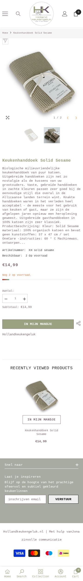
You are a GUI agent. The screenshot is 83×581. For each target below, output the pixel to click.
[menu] (5, 14)
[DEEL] (77, 323)
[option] (41, 83)
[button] (68, 118)
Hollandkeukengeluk (19, 334)
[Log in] (64, 13)
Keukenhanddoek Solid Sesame (41, 432)
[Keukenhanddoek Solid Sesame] (42, 396)
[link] (21, 574)
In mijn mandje (38, 324)
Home (5, 33)
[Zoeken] (18, 14)
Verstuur (63, 499)
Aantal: (8, 291)
